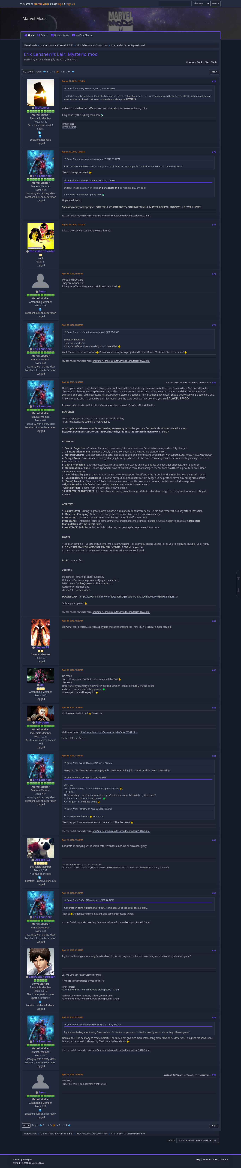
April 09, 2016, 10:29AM (72, 707)
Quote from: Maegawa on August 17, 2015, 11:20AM (91, 88)
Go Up (26, 1125)
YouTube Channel (84, 35)
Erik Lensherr (42, 176)
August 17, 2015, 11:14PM (73, 81)
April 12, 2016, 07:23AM (72, 1017)
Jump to (171, 1140)
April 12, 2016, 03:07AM (72, 950)
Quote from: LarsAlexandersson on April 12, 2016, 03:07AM (94, 1024)
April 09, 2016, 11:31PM (72, 755)
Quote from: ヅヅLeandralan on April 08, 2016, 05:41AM (93, 332)
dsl (42, 685)
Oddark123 (42, 860)
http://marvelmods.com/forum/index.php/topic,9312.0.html (121, 215)
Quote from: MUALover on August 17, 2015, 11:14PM (91, 180)
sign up (71, 3)
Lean (42, 291)
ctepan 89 (42, 647)
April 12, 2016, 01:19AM (72, 893)
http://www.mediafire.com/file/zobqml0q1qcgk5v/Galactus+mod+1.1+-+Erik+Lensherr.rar (129, 596)
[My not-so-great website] (40, 135)
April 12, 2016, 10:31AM (72, 1074)
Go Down (28, 71)
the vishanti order (42, 251)
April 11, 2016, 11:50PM (72, 840)
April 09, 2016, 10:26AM (72, 670)
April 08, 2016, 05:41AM (72, 273)
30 (69, 71)
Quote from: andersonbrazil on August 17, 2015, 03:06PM (93, 159)
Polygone (42, 722)
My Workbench (69, 126)
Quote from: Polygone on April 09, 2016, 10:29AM (89, 808)
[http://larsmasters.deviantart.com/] (40, 1001)
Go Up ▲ (224, 1159)
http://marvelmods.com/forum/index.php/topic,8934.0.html (108, 732)
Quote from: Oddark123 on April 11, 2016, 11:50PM (90, 900)
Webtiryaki (27, 1159)
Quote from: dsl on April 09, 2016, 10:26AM (86, 777)
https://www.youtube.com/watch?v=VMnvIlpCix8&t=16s (124, 405)
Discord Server (61, 35)
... (50, 71)
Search (44, 35)
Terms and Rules (210, 1159)
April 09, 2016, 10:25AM (72, 620)
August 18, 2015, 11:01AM (73, 224)
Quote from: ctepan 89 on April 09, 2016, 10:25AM (89, 762)
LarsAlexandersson (42, 977)
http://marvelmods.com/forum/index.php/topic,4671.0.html (90, 989)
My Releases (68, 123)
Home (31, 35)
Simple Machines (36, 1163)
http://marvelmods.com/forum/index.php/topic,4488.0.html (90, 998)
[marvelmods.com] (40, 309)
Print (214, 72)
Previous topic (194, 62)
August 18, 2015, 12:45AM (73, 151)
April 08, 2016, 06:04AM (72, 324)
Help (198, 1159)
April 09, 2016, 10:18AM (72, 382)
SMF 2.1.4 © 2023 (20, 1163)
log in (61, 3)
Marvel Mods (35, 18)
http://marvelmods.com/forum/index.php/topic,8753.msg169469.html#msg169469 (111, 431)
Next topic (211, 62)
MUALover (42, 108)
